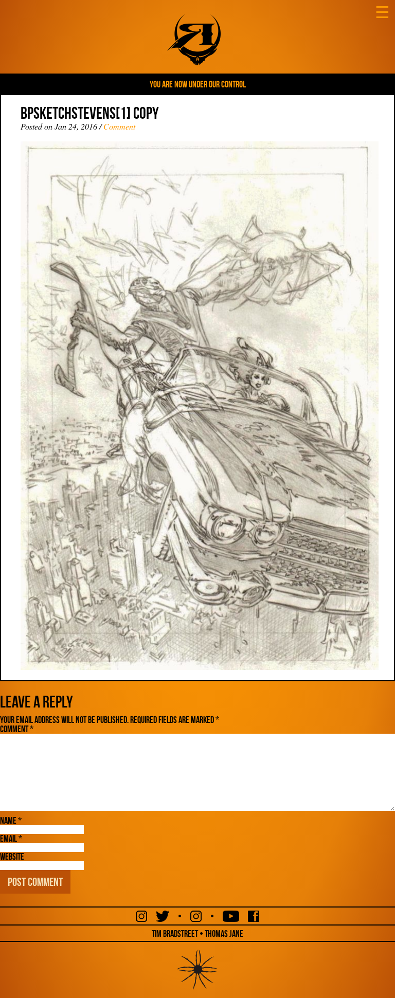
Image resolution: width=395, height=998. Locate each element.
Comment (119, 126)
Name (11, 820)
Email (11, 838)
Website (12, 856)
